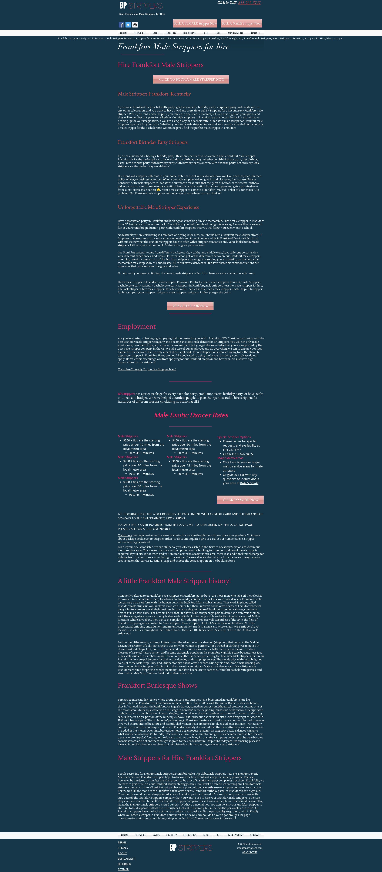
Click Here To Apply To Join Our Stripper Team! (147, 369)
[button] (140, 33)
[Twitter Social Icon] (128, 24)
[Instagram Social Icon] (135, 24)
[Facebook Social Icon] (121, 24)
